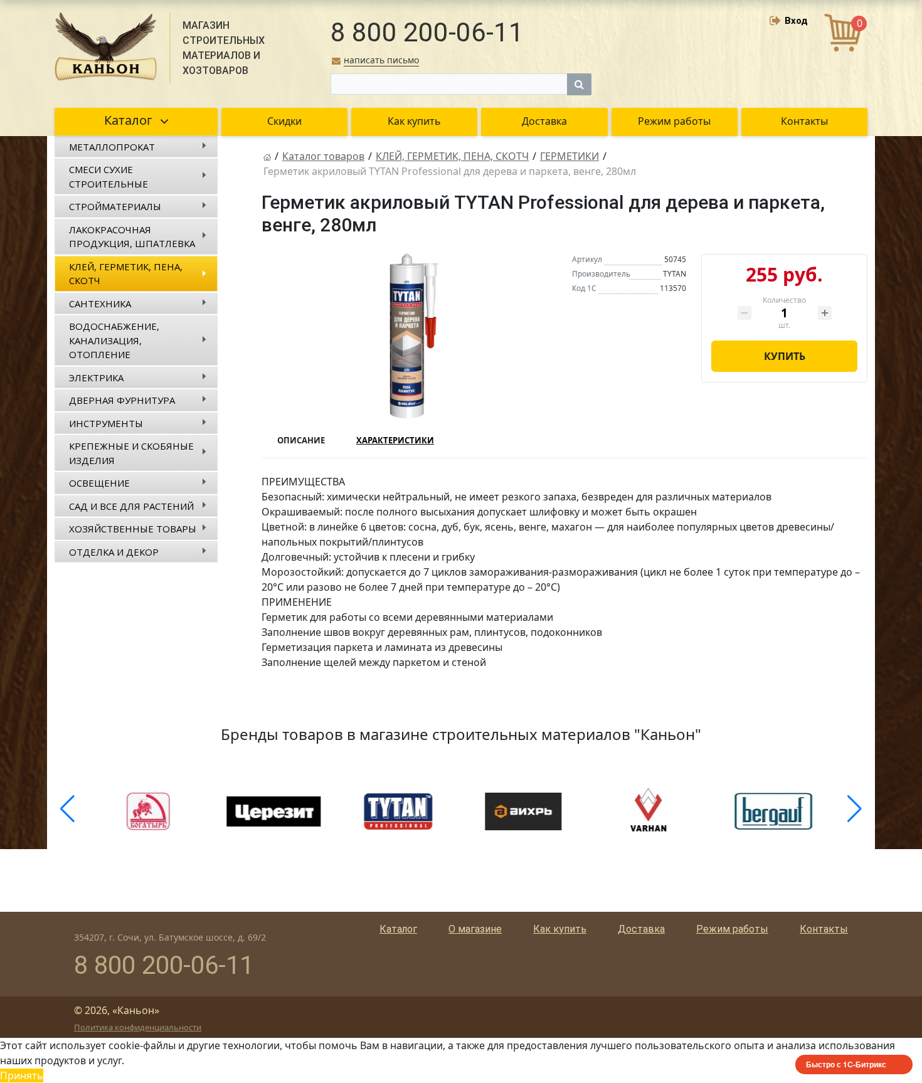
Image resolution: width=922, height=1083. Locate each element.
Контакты (824, 929)
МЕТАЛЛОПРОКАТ (112, 146)
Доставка (641, 929)
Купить (784, 356)
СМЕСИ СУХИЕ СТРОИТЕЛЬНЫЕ (108, 176)
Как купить (559, 929)
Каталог (398, 929)
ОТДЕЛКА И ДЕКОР (114, 552)
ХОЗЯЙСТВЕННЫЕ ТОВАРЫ (132, 528)
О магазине (475, 929)
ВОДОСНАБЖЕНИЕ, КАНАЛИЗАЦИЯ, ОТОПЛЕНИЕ (114, 340)
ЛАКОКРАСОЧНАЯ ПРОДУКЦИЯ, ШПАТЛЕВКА (132, 236)
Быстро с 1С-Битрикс (846, 1064)
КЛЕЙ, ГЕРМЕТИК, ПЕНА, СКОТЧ (126, 273)
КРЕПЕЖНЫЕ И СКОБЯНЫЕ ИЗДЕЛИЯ (131, 453)
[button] (67, 809)
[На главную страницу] (267, 156)
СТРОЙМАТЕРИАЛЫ (115, 206)
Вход (796, 20)
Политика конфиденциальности (137, 1027)
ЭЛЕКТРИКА (96, 377)
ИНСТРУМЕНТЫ (106, 423)
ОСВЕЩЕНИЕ (99, 483)
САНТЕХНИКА (100, 303)
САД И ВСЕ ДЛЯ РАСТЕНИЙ (131, 506)
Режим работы (732, 929)
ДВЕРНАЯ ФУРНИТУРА (122, 400)
